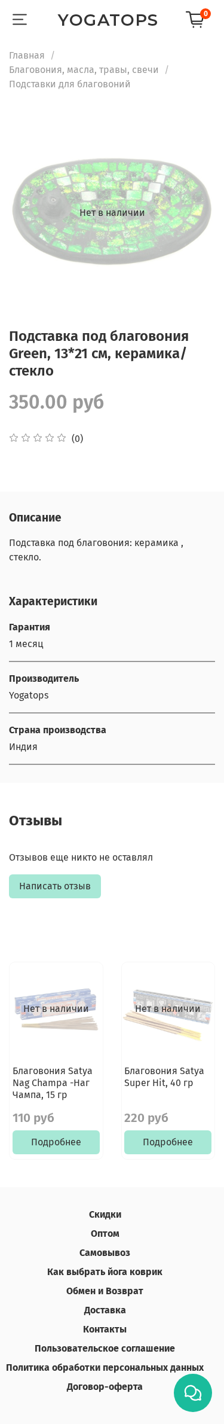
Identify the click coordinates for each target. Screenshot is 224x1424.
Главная (27, 55)
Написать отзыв (55, 886)
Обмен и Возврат (104, 1291)
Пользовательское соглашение (105, 1348)
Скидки (105, 1214)
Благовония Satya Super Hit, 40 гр (164, 1076)
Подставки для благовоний (70, 84)
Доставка (105, 1310)
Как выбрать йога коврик (104, 1271)
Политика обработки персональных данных (105, 1367)
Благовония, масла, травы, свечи (84, 69)
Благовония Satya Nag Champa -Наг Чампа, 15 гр (53, 1082)
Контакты (105, 1329)
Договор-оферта (105, 1386)
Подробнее (56, 1142)
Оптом (105, 1233)
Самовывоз (104, 1252)
